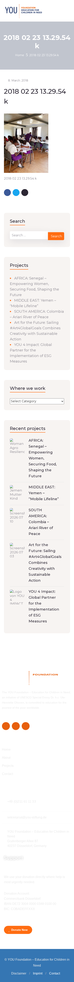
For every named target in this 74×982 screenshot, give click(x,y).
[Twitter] (16, 726)
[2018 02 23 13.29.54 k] (26, 143)
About (6, 757)
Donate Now (19, 929)
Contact (7, 774)
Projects (8, 765)
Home (19, 55)
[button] (29, 973)
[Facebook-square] (6, 726)
